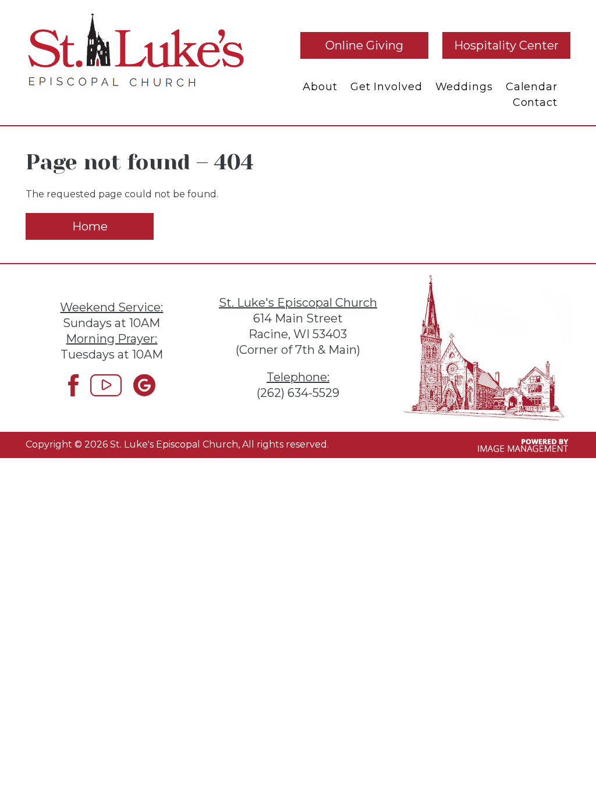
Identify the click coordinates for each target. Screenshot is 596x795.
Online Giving (364, 45)
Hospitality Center (506, 45)
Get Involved (386, 86)
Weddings (464, 86)
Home (90, 226)
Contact (535, 102)
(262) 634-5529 (298, 393)
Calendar (532, 86)
